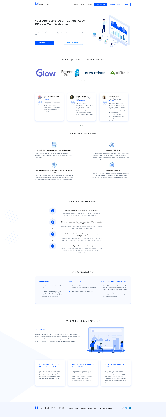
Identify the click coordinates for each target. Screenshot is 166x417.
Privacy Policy (92, 408)
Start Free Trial (101, 4)
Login (126, 4)
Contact (89, 4)
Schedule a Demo (115, 4)
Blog (82, 4)
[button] (82, 80)
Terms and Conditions (105, 408)
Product (75, 4)
